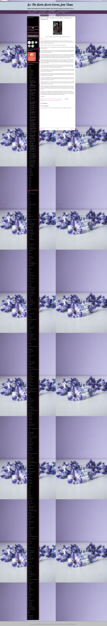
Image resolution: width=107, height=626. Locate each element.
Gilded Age (29, 370)
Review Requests (52, 11)
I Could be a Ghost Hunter (31, 388)
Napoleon (29, 456)
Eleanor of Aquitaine (31, 334)
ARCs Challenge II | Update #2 (32, 110)
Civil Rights (29, 296)
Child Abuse (29, 286)
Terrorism (29, 568)
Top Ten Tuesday (30, 582)
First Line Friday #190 (32, 101)
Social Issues (29, 541)
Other (28, 474)
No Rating (29, 464)
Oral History (29, 473)
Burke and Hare (30, 272)
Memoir (29, 435)
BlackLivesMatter (30, 257)
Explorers (29, 343)
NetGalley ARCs (53, 100)
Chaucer (29, 283)
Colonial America (30, 301)
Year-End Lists (30, 618)
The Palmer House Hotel (31, 574)
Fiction (29, 354)
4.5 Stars (29, 210)
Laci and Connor (30, 407)
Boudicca (29, 268)
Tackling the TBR (30, 558)
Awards (29, 251)
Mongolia (29, 450)
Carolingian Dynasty (31, 278)
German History (30, 367)
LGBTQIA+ (29, 415)
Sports (29, 549)
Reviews (29, 515)
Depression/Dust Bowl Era (31, 319)
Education (29, 331)
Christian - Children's (31, 289)
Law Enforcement (30, 409)
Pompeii (29, 494)
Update (29, 592)
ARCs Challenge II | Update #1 (32, 142)
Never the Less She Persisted (32, 462)
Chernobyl (29, 284)
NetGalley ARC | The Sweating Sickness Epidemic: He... (32, 120)
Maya (28, 427)
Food (28, 358)
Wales (28, 598)
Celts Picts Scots (30, 281)
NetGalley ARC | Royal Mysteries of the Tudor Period (32, 136)
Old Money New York (31, 471)
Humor (29, 387)
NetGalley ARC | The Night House (32, 106)
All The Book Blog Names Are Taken (50, 4)
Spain (28, 546)
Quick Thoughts (30, 503)
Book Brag (29, 259)
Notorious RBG (30, 468)
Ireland (29, 395)
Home (30, 11)
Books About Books (30, 262)
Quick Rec (29, 501)
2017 (29, 185)
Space (28, 544)
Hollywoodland (30, 379)
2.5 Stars (29, 202)
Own (28, 476)
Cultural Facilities (30, 313)
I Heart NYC (29, 390)
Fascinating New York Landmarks (32, 346)
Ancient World (30, 232)
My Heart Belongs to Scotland (32, 453)
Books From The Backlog (31, 263)
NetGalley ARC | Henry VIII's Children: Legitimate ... (32, 103)
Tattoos (29, 561)
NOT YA (29, 467)
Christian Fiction (30, 290)
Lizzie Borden (30, 419)
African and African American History (32, 220)
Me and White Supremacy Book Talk (33, 428)
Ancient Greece (30, 229)
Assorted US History (31, 244)
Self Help (29, 533)
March (30, 172)
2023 (29, 177)
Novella (29, 470)
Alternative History (31, 224)
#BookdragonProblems (31, 193)
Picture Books (30, 483)
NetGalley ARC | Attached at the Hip (32, 126)
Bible (28, 254)
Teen (28, 564)
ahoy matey (29, 221)
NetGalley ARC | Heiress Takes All (32, 138)
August (30, 75)
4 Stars (44, 100)
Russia (28, 525)
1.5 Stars (29, 198)
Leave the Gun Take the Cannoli (32, 410)
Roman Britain (30, 522)
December (30, 70)
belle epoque (29, 253)
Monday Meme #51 (31, 80)
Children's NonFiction (31, 287)
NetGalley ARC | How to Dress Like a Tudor (32, 124)
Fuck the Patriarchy (30, 361)
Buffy (28, 271)
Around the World (30, 239)
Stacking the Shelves (31, 550)
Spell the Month (30, 547)
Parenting (29, 479)
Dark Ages (29, 316)
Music (28, 452)
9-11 (28, 213)
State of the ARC (42, 13)
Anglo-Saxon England (31, 233)
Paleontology (30, 477)
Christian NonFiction (31, 293)
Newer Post (43, 129)
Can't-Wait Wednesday (31, 275)
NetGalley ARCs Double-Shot (31, 144)
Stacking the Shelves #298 (32, 88)
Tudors (29, 591)
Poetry (29, 489)
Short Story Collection (31, 538)
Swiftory (29, 556)
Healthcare (29, 375)
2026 (29, 66)
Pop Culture (29, 495)
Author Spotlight (30, 247)
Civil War (29, 298)
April (30, 171)
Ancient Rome (30, 230)
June (30, 168)
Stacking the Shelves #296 (32, 133)
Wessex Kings (29, 601)
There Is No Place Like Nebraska (32, 579)
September (30, 74)
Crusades (29, 310)
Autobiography (30, 250)
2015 (29, 188)
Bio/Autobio (29, 256)
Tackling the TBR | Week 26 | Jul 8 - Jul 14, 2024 (32, 131)
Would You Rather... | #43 (32, 115)
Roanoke (29, 519)
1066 (28, 199)
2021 (29, 180)
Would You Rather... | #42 (32, 152)
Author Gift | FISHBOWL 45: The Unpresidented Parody (32, 85)
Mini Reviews (29, 444)
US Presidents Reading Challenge (53, 13)
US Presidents (30, 594)
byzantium (29, 274)
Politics (29, 492)
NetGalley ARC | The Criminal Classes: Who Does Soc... (32, 129)
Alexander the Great (31, 223)
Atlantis (29, 245)
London (29, 421)
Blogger (75, 624)
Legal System (29, 412)
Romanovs (29, 524)
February (30, 174)
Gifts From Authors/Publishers (32, 369)
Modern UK (29, 447)
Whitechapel (58, 100)
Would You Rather (30, 609)
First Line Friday (30, 355)
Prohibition (29, 500)
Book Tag (29, 260)
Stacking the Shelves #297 (32, 99)
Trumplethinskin (30, 589)
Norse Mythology (30, 465)
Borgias (29, 266)
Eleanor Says (29, 337)
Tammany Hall (30, 559)
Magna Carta (29, 422)
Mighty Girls (29, 441)
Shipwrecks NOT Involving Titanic (33, 536)
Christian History (30, 292)
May (30, 170)
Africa (28, 217)
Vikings (29, 597)
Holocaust (29, 381)
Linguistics (29, 416)
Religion (29, 512)
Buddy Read (29, 269)
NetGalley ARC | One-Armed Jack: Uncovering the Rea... (32, 146)
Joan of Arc (29, 398)
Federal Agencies (30, 351)
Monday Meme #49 (32, 122)
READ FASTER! (30, 507)
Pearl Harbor (29, 480)
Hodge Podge (29, 378)
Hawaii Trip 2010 (30, 373)
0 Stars (29, 195)
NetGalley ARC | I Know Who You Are (32, 108)
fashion (29, 348)
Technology (29, 562)
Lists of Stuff (30, 418)
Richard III (29, 518)
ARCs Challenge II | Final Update (32, 94)
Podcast (29, 488)
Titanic (29, 580)
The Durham (29, 571)
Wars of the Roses (30, 600)
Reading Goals (30, 509)
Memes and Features (32, 13)
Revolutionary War (30, 516)
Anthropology (30, 235)
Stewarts (29, 553)
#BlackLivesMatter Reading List (63, 11)
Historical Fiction (30, 376)
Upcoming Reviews (43, 11)
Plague (29, 485)
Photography (29, 482)
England (29, 340)
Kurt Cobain (29, 406)
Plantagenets (29, 486)
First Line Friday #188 (32, 160)
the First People (30, 573)
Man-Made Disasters (31, 424)
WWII (28, 612)
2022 (29, 178)
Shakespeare (29, 534)
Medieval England (30, 432)
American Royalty (30, 226)
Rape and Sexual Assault (31, 506)
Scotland (29, 531)
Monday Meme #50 (32, 97)
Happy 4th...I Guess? (32, 161)
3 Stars (29, 205)
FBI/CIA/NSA (30, 349)
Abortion (29, 214)
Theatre (29, 577)
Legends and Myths (30, 413)
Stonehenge (29, 555)
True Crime (29, 588)
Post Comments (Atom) (59, 131)
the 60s (29, 570)
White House (29, 603)
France (29, 360)
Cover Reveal (29, 304)
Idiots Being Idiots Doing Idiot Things (32, 392)
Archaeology (29, 236)
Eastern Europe (30, 328)
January (30, 175)
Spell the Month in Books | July (32, 165)
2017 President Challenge (31, 204)
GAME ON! (29, 364)
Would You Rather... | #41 (32, 163)
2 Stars (29, 201)
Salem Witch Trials (30, 527)
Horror (29, 384)
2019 (29, 182)
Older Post (72, 129)
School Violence (30, 528)
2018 (29, 184)
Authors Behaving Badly (31, 248)
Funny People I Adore (31, 363)
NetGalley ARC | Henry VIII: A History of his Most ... (32, 117)
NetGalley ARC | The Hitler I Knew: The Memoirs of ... (32, 112)
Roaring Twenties (30, 521)
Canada (29, 277)
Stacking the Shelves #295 (32, 158)
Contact (63, 13)
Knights (29, 404)
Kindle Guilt (48, 100)
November (30, 71)
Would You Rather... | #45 (32, 78)
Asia (28, 242)
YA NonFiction (30, 615)
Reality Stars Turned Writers (32, 510)
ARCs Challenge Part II (32, 153)
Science (29, 530)
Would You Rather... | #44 (32, 96)
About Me (35, 11)
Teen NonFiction (30, 565)
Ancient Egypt (30, 227)
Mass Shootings (30, 425)
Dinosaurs (29, 322)
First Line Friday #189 (32, 140)
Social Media (29, 543)
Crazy (28, 307)
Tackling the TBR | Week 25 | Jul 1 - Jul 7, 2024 (32, 156)
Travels (29, 586)
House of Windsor (30, 385)
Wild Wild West (30, 606)
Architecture (30, 238)
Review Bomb (29, 513)
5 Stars (29, 211)
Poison (29, 491)
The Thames (29, 576)
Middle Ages (29, 438)
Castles (29, 280)
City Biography (30, 295)
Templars (29, 567)
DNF (28, 325)
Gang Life (29, 366)
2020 (29, 181)
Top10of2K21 (29, 583)
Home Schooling (30, 382)
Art (28, 241)
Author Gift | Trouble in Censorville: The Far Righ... (32, 82)
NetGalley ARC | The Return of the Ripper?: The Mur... (32, 90)
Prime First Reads (30, 498)
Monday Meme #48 (32, 154)
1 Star (28, 196)
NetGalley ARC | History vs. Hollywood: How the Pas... (33, 149)
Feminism (29, 352)
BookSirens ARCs (30, 265)
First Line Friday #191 (32, 92)
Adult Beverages (30, 216)
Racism (29, 504)
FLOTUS (29, 357)
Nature (29, 459)
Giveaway (29, 372)
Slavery (29, 540)
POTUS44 (29, 497)
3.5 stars (29, 207)
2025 (29, 67)
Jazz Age (29, 397)
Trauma (29, 585)
